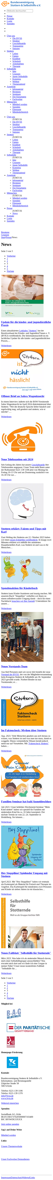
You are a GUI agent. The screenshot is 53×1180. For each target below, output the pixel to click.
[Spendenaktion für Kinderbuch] (22, 582)
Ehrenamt (16, 109)
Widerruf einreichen (10, 1103)
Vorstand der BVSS (10, 674)
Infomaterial (17, 89)
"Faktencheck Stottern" (38, 743)
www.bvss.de (7, 1098)
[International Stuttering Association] (11, 1047)
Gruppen (16, 74)
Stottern (10, 51)
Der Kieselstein (19, 97)
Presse (9, 16)
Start (3, 237)
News (15, 213)
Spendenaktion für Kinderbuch (19, 588)
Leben (15, 53)
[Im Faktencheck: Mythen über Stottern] (22, 725)
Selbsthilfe (11, 69)
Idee (14, 71)
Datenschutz (16, 1177)
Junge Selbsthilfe (20, 76)
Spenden (11, 23)
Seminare (16, 94)
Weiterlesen (6, 345)
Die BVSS (17, 38)
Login (9, 21)
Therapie (16, 66)
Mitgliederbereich (20, 112)
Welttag (15, 81)
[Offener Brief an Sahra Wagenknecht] (22, 391)
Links (32, 1177)
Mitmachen (12, 102)
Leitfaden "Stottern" (28, 330)
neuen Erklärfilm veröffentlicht (23, 540)
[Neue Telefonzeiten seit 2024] (22, 454)
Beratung (16, 91)
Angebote (11, 86)
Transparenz (17, 46)
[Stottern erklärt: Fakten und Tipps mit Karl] (22, 523)
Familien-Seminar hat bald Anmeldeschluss (26, 801)
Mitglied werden (19, 104)
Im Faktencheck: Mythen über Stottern (23, 730)
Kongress (16, 79)
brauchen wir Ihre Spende (23, 601)
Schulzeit (16, 61)
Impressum (6, 1177)
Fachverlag (17, 99)
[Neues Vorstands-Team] (22, 661)
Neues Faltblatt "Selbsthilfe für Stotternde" (26, 952)
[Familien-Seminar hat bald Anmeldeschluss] (22, 796)
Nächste (10, 271)
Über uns (11, 36)
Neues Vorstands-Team (14, 666)
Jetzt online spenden (10, 1124)
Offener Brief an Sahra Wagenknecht (22, 396)
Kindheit (16, 58)
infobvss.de (7, 1096)
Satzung (16, 48)
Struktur (16, 41)
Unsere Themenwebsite (11, 1146)
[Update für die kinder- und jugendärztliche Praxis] (22, 316)
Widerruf (26, 1177)
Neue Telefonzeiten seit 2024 (17, 459)
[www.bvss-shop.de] (22, 1171)
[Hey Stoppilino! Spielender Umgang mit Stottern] (22, 868)
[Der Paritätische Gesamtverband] (29, 1033)
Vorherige (11, 256)
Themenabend (18, 84)
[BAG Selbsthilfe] (14, 1018)
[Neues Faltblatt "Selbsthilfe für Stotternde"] (22, 947)
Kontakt (10, 18)
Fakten (15, 56)
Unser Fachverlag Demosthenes (15, 1159)
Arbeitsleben (18, 64)
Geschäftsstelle (19, 43)
